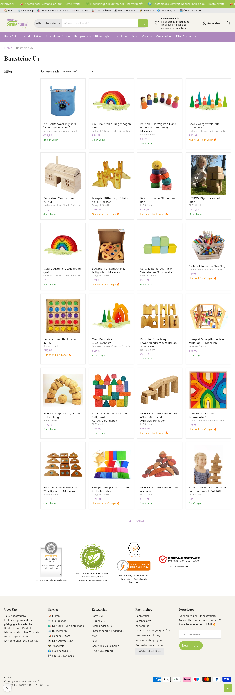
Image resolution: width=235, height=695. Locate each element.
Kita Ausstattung (187, 36)
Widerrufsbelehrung (147, 635)
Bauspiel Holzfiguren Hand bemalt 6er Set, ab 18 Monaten (158, 127)
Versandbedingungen (148, 640)
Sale (134, 36)
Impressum (142, 615)
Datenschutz (143, 620)
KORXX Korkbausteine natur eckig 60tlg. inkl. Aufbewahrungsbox (159, 417)
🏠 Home (9, 10)
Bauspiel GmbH (148, 134)
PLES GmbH (147, 205)
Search (7, 677)
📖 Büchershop (80, 10)
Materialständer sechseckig (207, 266)
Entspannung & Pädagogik (92, 36)
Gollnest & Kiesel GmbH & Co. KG (111, 131)
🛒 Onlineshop (26, 10)
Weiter (140, 520)
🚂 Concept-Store (101, 10)
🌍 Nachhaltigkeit (166, 10)
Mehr (121, 36)
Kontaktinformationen (149, 645)
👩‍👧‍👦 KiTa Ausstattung (125, 10)
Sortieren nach (49, 71)
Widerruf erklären (150, 651)
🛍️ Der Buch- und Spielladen (52, 10)
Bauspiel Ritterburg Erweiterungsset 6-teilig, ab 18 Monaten (158, 343)
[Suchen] (143, 23)
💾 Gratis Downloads (191, 10)
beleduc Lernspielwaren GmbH (60, 131)
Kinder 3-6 (31, 36)
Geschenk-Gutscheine (156, 36)
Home (8, 47)
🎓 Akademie (147, 10)
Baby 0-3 (10, 36)
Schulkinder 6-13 (56, 36)
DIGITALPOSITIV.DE (40, 685)
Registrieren (191, 645)
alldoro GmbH (148, 275)
